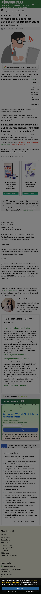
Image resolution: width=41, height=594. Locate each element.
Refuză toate (30, 591)
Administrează (11, 591)
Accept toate (20, 588)
